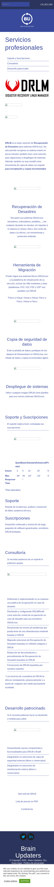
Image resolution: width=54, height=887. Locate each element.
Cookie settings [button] (10, 881)
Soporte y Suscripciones (18, 58)
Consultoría (12, 63)
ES (46, 4)
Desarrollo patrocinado (17, 69)
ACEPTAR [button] (25, 881)
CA (41, 4)
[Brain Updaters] (27, 26)
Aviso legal (17, 863)
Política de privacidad (34, 863)
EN (50, 4)
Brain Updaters (28, 852)
